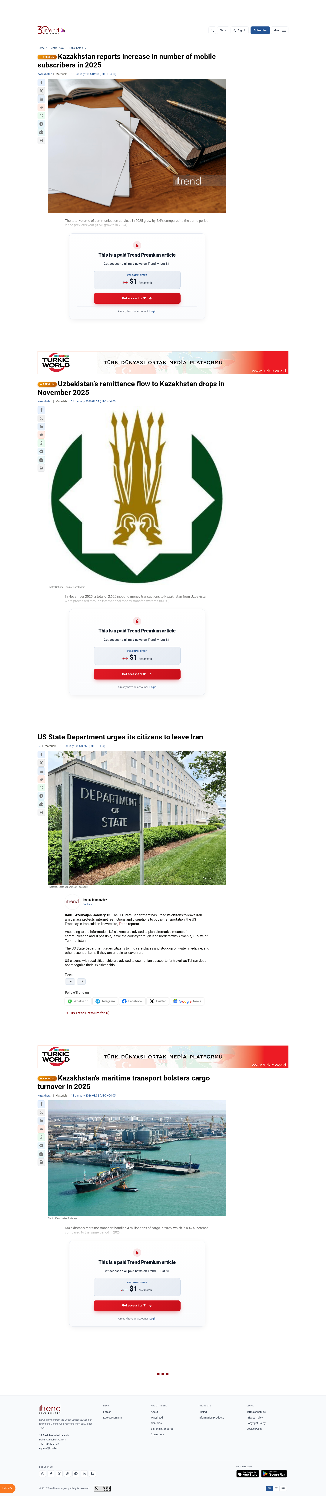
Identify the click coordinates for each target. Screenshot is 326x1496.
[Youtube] (67, 1473)
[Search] (212, 30)
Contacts (156, 1423)
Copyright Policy (256, 1423)
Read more (88, 904)
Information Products (211, 1417)
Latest (107, 1411)
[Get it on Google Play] (274, 1473)
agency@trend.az (48, 1448)
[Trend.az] (51, 30)
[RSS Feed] (92, 1473)
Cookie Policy (254, 1428)
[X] (59, 1473)
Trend (123, 924)
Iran (70, 981)
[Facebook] (51, 1473)
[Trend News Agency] (49, 1409)
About (154, 1411)
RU (283, 1488)
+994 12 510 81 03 (49, 1443)
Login (152, 311)
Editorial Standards (162, 1428)
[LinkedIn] (84, 1473)
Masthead (157, 1417)
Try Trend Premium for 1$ (89, 1013)
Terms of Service (256, 1411)
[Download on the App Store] (247, 1473)
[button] (41, 82)
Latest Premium (112, 1417)
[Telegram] (75, 1473)
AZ (276, 1488)
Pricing (203, 1411)
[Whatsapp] (42, 1473)
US (81, 981)
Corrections (158, 1434)
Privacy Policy (255, 1417)
